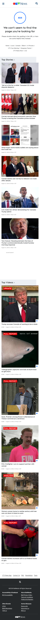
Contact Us (16, 575)
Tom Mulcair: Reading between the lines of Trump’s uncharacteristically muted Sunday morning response (17, 243)
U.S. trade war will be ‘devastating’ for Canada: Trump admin (18, 211)
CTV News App (7, 575)
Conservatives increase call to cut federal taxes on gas (19, 559)
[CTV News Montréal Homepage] (20, 4)
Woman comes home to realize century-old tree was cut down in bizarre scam (19, 512)
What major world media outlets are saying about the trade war (19, 148)
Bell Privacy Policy (26, 595)
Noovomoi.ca (25, 608)
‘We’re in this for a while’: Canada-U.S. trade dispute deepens (17, 86)
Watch (24, 45)
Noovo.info (24, 606)
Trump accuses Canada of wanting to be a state (19, 324)
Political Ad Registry (27, 599)
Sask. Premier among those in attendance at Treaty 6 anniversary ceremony (18, 418)
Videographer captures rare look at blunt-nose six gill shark (18, 370)
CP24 (4, 606)
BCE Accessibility (7, 595)
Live (25, 50)
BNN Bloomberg (7, 608)
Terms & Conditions (27, 597)
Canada (18, 45)
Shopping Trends (26, 48)
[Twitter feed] (20, 582)
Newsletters (29, 575)
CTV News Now (18, 50)
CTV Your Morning (13, 48)
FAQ (22, 575)
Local (12, 45)
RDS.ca (23, 610)
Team (35, 575)
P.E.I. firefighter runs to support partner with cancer (17, 465)
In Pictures (30, 45)
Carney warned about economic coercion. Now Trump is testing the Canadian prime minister (18, 117)
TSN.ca (4, 610)
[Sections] (3, 4)
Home (7, 45)
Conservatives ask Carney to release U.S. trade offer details (19, 180)
